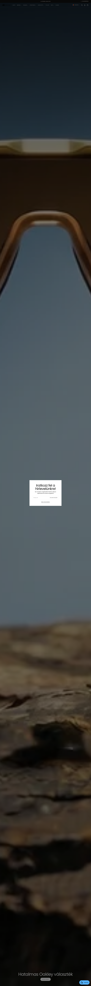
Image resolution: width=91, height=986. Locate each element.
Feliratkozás (53, 497)
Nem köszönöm (45, 502)
